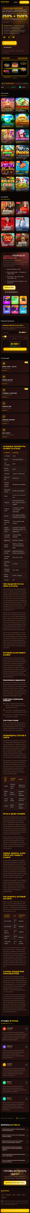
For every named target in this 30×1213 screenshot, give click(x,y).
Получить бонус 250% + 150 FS (14, 1182)
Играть (24, 1208)
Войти (16, 2)
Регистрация (24, 2)
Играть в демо (9, 287)
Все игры (4, 95)
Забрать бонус (8, 43)
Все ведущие (5, 199)
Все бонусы (7, 47)
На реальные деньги (11, 292)
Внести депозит (15, 349)
